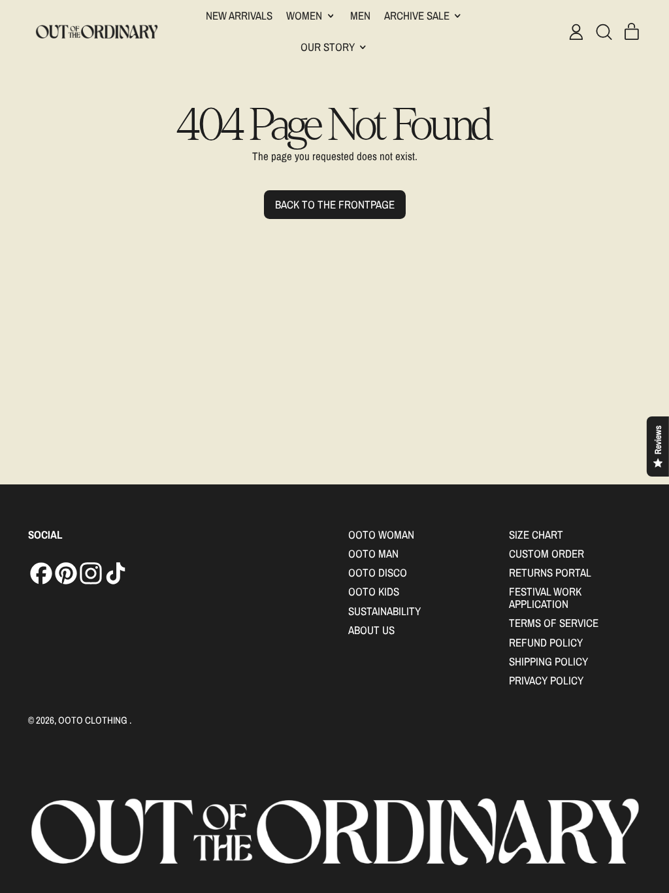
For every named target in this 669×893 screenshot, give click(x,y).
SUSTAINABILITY (384, 610)
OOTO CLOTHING (93, 720)
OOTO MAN (373, 553)
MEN (360, 15)
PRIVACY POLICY (546, 680)
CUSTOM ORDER (546, 553)
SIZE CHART (536, 534)
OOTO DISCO (377, 572)
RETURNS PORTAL (550, 572)
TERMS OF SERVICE (553, 622)
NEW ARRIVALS (239, 15)
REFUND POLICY (546, 642)
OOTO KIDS (373, 591)
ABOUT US (371, 629)
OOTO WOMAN (381, 534)
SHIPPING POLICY (548, 661)
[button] (603, 32)
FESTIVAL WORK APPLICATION (545, 597)
